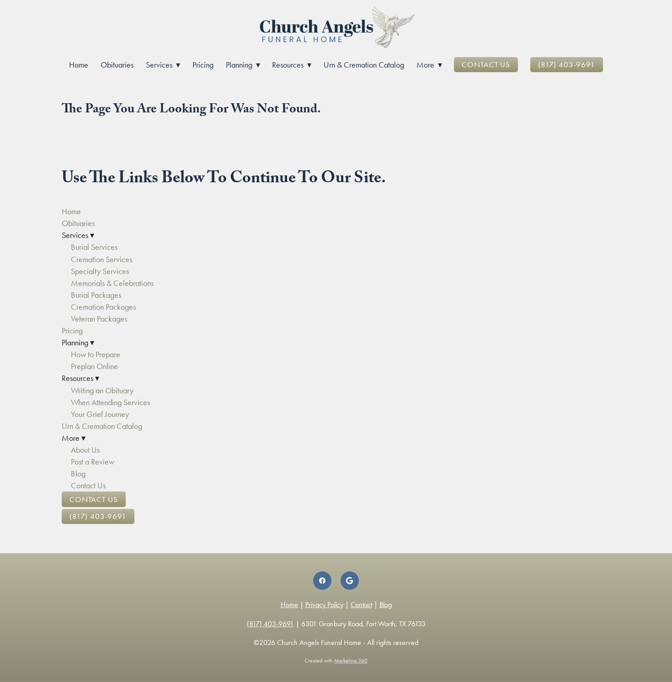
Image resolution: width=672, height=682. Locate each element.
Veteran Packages (99, 319)
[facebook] (322, 580)
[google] (350, 580)
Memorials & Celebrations (112, 283)
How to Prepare (95, 354)
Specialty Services (100, 271)
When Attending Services (110, 402)
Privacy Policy (324, 604)
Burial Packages (96, 295)
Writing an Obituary (102, 391)
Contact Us (486, 64)
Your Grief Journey (100, 414)
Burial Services (94, 247)
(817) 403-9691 (566, 64)
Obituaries (117, 65)
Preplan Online (94, 366)
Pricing (202, 65)
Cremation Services (101, 259)
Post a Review (92, 462)
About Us (85, 450)
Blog (78, 474)
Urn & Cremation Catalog (364, 65)
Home (78, 65)
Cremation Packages (103, 307)
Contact (361, 604)
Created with (336, 660)
